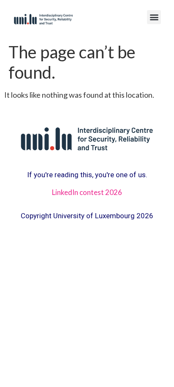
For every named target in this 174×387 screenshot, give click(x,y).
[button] (154, 17)
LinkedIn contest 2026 (87, 192)
